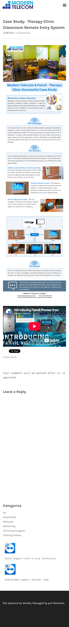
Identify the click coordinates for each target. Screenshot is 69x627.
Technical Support (14, 530)
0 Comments (23, 33)
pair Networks (56, 603)
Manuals (8, 521)
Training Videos (12, 535)
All (4, 512)
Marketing (9, 526)
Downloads (9, 517)
